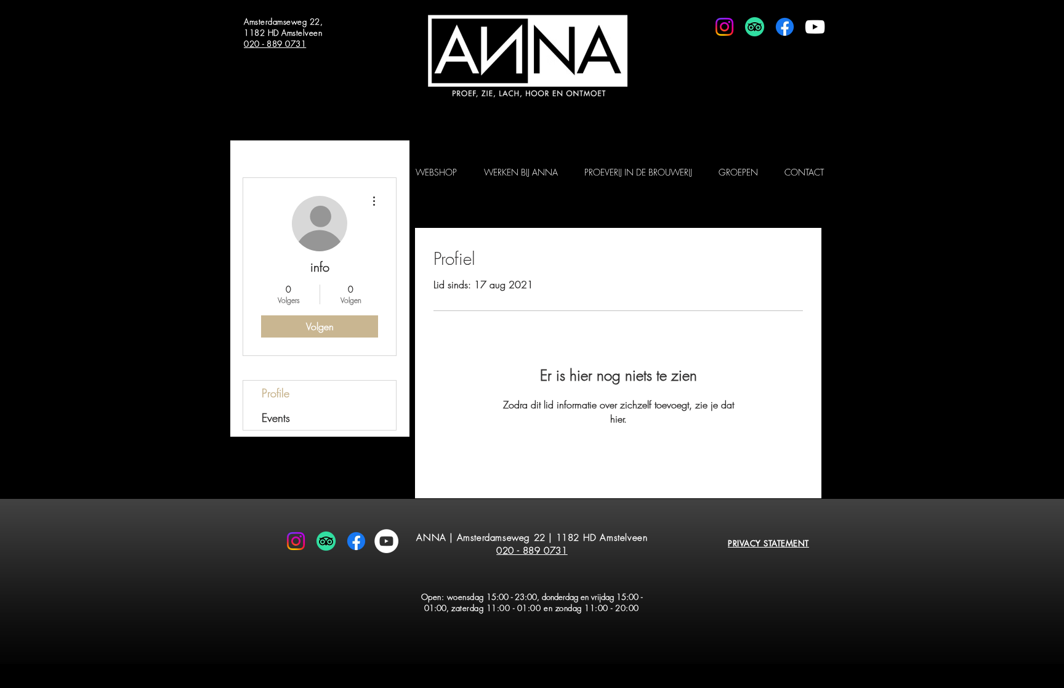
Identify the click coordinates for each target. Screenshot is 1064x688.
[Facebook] (785, 27)
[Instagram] (724, 27)
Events (276, 417)
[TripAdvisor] (755, 27)
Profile (275, 393)
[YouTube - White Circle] (386, 541)
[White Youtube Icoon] (815, 27)
